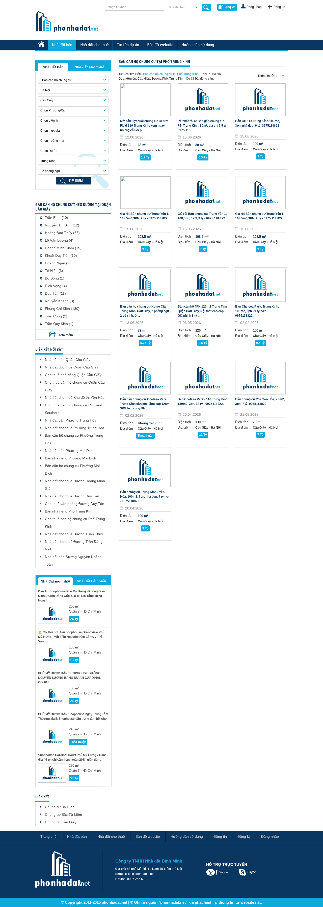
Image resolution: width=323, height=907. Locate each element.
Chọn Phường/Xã (52, 110)
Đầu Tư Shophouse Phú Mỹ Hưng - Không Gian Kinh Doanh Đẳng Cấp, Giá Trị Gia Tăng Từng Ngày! (71, 596)
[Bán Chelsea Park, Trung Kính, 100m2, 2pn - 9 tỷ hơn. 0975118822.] (260, 285)
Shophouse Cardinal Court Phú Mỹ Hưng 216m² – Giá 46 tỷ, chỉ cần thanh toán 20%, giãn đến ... (73, 757)
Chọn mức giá (50, 130)
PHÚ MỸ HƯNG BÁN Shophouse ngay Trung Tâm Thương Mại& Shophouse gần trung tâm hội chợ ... (73, 718)
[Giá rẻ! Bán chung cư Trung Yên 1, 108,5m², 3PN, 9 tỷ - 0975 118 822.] (145, 192)
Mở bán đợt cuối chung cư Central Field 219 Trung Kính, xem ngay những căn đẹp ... (144, 125)
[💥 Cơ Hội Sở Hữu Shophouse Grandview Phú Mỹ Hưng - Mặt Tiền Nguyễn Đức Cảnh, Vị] (52, 654)
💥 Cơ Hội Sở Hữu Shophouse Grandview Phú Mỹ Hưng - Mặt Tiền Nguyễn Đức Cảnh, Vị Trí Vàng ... (71, 637)
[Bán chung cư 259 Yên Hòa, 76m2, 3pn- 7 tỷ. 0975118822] (260, 378)
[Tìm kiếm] (206, 7)
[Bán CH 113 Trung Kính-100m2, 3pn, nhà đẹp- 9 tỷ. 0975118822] (260, 99)
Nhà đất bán (177, 7)
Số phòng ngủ (50, 171)
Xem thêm (65, 335)
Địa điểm (126, 150)
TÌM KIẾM (76, 181)
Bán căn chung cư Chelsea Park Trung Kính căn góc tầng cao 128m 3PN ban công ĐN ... (145, 404)
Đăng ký (229, 7)
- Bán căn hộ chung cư (55, 80)
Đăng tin (279, 7)
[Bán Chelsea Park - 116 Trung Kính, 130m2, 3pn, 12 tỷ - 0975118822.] (203, 378)
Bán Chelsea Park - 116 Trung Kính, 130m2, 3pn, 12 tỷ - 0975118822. (203, 402)
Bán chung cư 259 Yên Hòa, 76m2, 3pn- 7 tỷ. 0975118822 (260, 402)
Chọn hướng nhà (52, 141)
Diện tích (126, 145)
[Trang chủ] (41, 45)
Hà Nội (45, 90)
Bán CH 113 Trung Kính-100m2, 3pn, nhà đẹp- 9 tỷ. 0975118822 (257, 123)
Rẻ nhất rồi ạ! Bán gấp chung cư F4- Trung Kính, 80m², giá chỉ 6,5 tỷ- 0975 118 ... (203, 125)
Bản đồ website (160, 44)
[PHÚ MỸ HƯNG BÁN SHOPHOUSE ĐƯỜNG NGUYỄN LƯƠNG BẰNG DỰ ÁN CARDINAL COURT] (52, 695)
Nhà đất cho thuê (94, 44)
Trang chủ (48, 836)
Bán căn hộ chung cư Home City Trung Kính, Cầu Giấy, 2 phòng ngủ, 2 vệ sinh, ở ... (145, 311)
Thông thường (267, 76)
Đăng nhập (254, 7)
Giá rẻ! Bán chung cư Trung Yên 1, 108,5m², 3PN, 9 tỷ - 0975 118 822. (144, 216)
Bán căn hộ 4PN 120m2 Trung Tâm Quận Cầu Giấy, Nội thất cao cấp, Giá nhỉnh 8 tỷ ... (202, 311)
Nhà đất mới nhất (55, 581)
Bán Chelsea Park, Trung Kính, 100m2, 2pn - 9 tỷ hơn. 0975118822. (257, 311)
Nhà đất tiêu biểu (91, 581)
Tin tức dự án (128, 44)
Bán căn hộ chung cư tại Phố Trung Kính (171, 74)
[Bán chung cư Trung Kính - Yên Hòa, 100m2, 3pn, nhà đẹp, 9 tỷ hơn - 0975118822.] (145, 470)
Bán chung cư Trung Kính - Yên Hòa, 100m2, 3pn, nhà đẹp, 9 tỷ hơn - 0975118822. (145, 496)
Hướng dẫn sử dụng (197, 44)
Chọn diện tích (50, 120)
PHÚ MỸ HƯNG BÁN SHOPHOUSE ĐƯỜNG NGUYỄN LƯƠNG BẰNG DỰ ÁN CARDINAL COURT (69, 677)
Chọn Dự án (48, 151)
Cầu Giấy (46, 100)
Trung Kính (48, 161)
